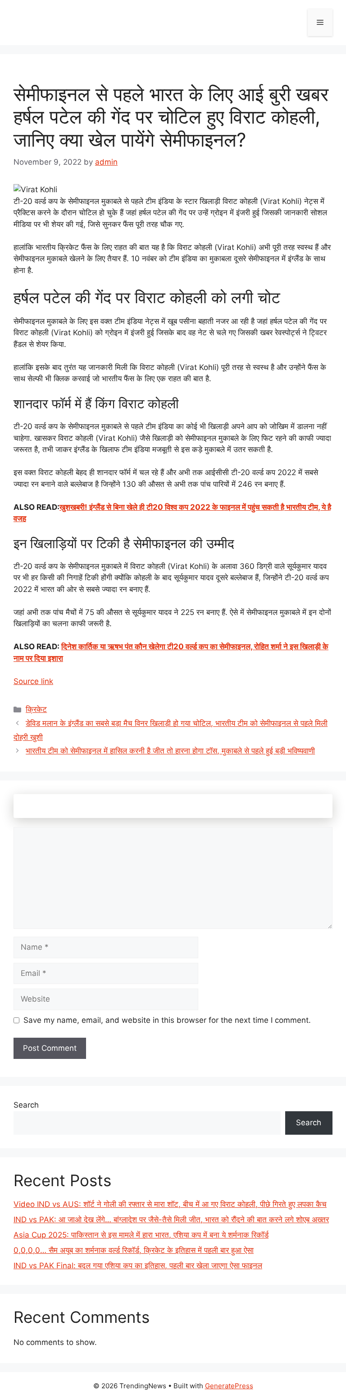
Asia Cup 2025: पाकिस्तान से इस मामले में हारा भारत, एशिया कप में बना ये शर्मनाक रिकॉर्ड (141, 1234)
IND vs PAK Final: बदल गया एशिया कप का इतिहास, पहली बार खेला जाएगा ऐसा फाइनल (138, 1265)
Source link (33, 681)
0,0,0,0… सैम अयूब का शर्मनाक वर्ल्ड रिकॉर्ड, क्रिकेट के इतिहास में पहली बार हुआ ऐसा (134, 1250)
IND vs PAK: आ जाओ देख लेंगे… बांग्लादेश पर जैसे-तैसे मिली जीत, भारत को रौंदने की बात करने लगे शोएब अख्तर (171, 1219)
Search (26, 1104)
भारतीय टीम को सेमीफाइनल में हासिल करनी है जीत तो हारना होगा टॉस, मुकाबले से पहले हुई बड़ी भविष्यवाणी (170, 750)
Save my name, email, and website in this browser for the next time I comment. (167, 1020)
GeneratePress (229, 1386)
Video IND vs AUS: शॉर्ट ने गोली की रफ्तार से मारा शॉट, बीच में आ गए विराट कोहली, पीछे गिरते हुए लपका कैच (170, 1204)
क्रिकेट (36, 709)
